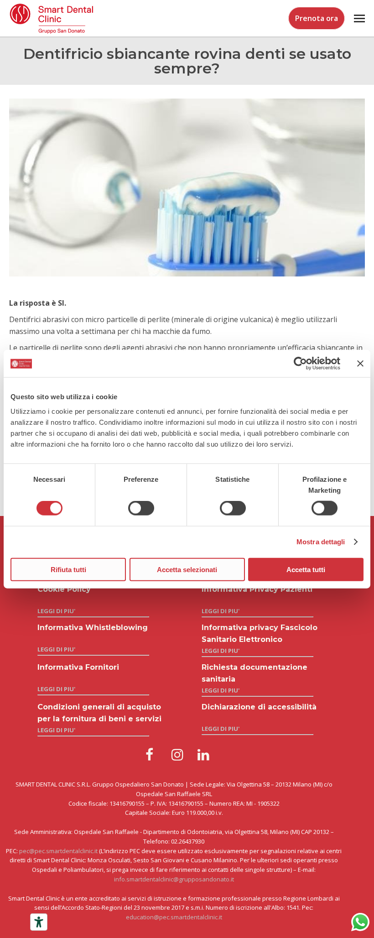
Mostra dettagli (320, 542)
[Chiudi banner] (360, 363)
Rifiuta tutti (68, 569)
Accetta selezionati (187, 569)
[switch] (141, 508)
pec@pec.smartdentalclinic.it (58, 851)
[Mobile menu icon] (359, 18)
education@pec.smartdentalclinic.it (174, 917)
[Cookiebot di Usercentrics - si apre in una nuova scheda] (300, 363)
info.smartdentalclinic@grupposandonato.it (174, 879)
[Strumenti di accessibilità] (38, 922)
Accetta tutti (305, 569)
